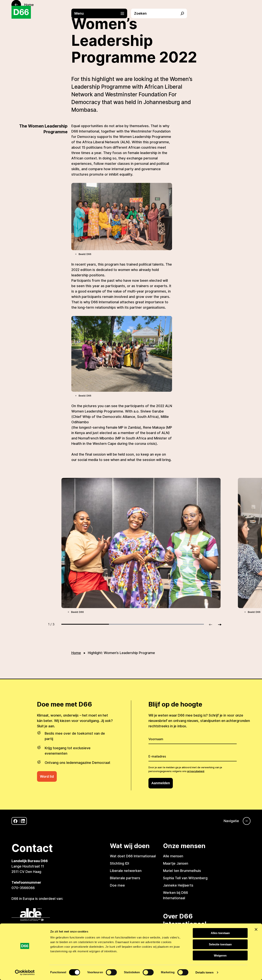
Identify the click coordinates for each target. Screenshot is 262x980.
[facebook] (15, 821)
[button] (101, 13)
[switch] (111, 972)
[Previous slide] (212, 624)
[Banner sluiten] (256, 929)
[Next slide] (218, 624)
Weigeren (220, 955)
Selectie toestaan (220, 944)
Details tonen (204, 972)
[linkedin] (23, 821)
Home (76, 653)
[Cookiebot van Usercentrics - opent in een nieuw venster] (25, 972)
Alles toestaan (220, 933)
